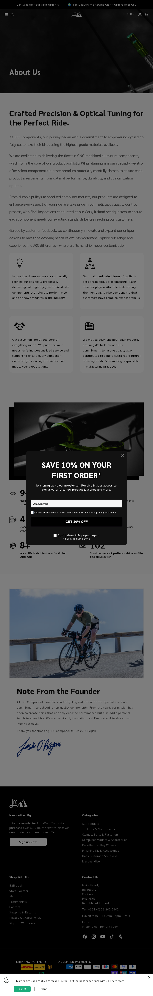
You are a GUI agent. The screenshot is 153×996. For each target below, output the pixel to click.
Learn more (117, 981)
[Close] (149, 977)
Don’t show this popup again (78, 535)
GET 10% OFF (76, 521)
